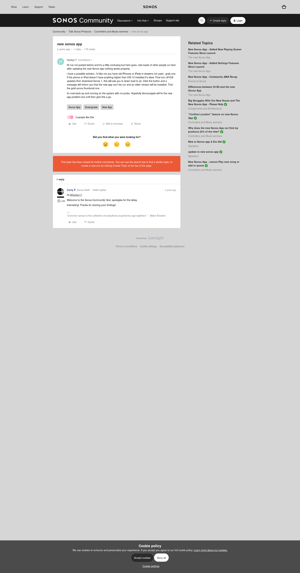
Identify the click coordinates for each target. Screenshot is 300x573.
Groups (158, 20)
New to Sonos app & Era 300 (205, 141)
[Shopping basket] (284, 7)
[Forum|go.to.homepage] (83, 20)
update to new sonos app (203, 151)
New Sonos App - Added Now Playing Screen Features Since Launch (214, 51)
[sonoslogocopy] (150, 7)
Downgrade (91, 107)
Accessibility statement (172, 246)
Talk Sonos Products (80, 31)
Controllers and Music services (111, 31)
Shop (14, 7)
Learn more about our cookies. (211, 550)
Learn (25, 7)
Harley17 (72, 60)
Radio (52, 7)
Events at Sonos (197, 81)
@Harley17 (76, 195)
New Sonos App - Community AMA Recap (212, 76)
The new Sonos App (199, 57)
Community (59, 31)
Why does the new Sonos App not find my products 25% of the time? (213, 129)
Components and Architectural (205, 108)
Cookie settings (148, 246)
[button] (218, 20)
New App (107, 107)
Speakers (193, 146)
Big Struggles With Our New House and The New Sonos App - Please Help (214, 102)
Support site (172, 20)
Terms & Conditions (126, 246)
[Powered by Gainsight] (150, 239)
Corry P (71, 190)
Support (38, 7)
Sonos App (74, 107)
